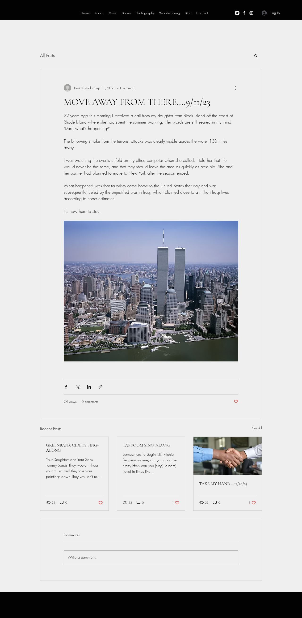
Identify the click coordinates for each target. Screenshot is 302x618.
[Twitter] (237, 13)
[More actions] (235, 88)
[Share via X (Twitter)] (77, 387)
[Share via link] (100, 387)
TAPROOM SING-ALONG (146, 445)
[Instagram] (251, 13)
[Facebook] (244, 13)
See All (257, 428)
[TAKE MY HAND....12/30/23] (227, 456)
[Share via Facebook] (66, 387)
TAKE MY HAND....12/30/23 (223, 483)
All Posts (47, 55)
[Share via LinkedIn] (89, 387)
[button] (256, 55)
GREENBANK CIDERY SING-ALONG (72, 447)
